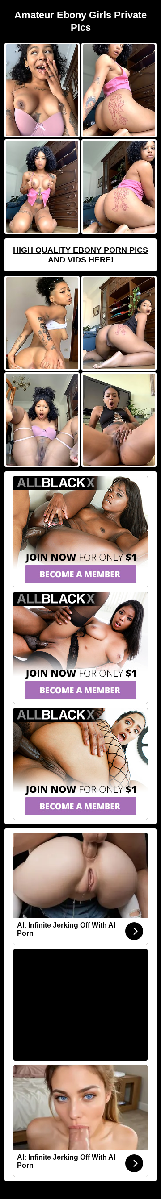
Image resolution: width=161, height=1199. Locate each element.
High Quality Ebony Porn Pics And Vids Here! (80, 255)
